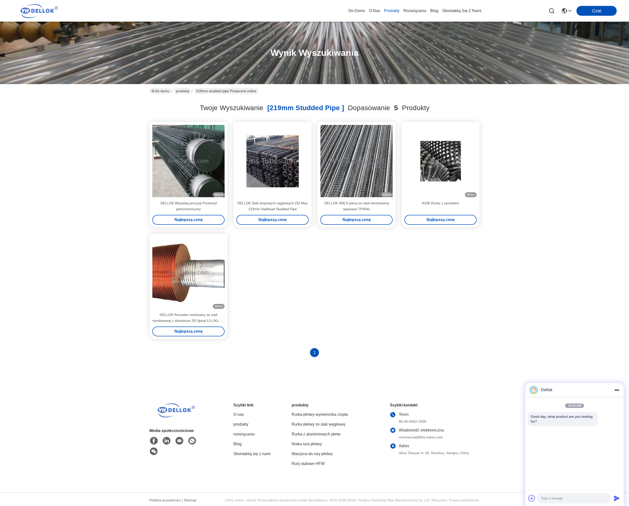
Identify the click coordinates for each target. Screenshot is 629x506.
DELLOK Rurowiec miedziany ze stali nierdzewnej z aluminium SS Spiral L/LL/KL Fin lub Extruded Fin (188, 320)
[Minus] (617, 390)
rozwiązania (414, 11)
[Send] (617, 498)
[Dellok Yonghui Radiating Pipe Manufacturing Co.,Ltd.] (39, 10)
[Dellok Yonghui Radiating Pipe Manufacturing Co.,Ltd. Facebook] (153, 441)
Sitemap (190, 500)
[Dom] (176, 416)
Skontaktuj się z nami (461, 11)
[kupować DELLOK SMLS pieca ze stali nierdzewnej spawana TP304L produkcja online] (356, 161)
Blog (434, 11)
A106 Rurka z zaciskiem (440, 203)
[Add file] (531, 498)
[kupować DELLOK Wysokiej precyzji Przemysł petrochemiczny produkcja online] (188, 161)
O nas (374, 11)
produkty (392, 11)
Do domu (356, 11)
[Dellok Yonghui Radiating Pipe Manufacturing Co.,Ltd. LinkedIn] (166, 441)
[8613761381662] (192, 441)
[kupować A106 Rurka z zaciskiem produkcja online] (440, 161)
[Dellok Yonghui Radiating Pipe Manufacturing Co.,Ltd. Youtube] (179, 441)
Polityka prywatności (165, 500)
